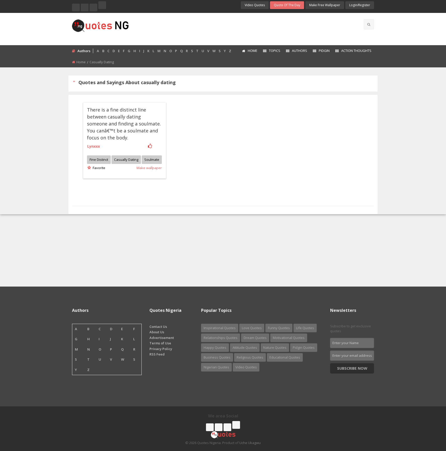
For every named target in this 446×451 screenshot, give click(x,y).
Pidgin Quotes (304, 347)
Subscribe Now (352, 368)
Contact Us (158, 326)
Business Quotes (217, 357)
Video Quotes (255, 5)
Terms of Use (160, 343)
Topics (274, 50)
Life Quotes (305, 328)
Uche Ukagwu (250, 442)
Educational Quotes (284, 357)
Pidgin (324, 50)
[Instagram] (93, 7)
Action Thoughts (356, 50)
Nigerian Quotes (216, 367)
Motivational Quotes (289, 337)
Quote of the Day (287, 5)
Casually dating (126, 159)
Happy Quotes (215, 347)
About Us (156, 332)
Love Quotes (252, 328)
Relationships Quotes (220, 337)
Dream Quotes (255, 337)
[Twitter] (85, 7)
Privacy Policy (160, 348)
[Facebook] (76, 7)
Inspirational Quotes (220, 328)
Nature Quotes (274, 347)
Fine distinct (99, 159)
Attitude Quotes (245, 347)
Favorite (98, 167)
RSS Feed (157, 354)
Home (252, 50)
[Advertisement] (243, 28)
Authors (299, 50)
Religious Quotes (250, 357)
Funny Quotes (279, 328)
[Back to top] (429, 418)
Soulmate (151, 159)
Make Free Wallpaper (324, 5)
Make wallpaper (149, 167)
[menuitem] (249, 51)
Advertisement (161, 337)
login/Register (359, 5)
